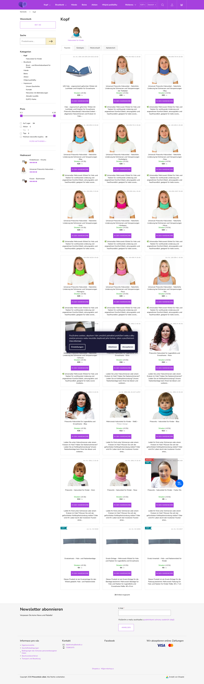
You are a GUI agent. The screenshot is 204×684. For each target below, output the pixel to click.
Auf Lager (29, 123)
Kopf (25, 55)
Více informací (75, 341)
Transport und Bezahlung (31, 658)
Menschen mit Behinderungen (37, 93)
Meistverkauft (95, 48)
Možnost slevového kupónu (35, 137)
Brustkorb (27, 62)
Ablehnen (112, 347)
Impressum (28, 83)
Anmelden (126, 627)
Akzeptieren (127, 347)
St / (38, 25)
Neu (26, 130)
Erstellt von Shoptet (176, 677)
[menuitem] (47, 5)
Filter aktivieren (37, 141)
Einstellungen (77, 347)
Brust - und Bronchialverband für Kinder (38, 66)
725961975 (70, 647)
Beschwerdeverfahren (30, 656)
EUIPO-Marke (31, 99)
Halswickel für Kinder (34, 59)
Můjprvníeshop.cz (107, 669)
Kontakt (29, 89)
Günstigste (80, 48)
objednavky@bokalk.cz (74, 645)
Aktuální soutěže (32, 96)
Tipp (26, 133)
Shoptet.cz (96, 669)
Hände (26, 70)
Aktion (26, 77)
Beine (26, 73)
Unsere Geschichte (33, 86)
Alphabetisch (110, 48)
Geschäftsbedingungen (30, 648)
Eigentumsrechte (28, 645)
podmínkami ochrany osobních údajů (159, 619)
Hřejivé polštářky (30, 80)
